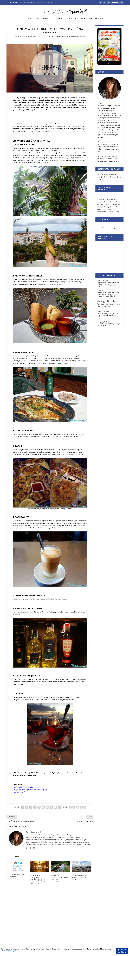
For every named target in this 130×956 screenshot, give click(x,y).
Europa (50, 36)
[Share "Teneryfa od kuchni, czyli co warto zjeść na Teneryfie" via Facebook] (23, 807)
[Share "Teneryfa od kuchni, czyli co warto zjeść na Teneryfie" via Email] (55, 807)
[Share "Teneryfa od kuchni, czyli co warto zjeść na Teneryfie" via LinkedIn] (43, 807)
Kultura (59, 19)
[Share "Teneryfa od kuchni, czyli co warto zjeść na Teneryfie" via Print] (59, 807)
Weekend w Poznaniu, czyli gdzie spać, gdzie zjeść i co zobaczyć (108, 315)
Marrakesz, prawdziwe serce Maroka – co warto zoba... (37, 3)
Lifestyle (72, 19)
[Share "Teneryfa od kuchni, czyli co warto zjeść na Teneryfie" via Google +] (31, 807)
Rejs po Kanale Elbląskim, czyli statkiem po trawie (60, 877)
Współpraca (86, 19)
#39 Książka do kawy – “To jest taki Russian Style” (109, 305)
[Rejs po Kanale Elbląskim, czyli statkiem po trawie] (60, 866)
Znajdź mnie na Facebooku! (104, 188)
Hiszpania (57, 36)
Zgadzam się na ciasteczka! (121, 951)
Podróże (47, 19)
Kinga (100, 280)
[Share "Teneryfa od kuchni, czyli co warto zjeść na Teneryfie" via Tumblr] (35, 807)
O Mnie (37, 19)
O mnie (115, 159)
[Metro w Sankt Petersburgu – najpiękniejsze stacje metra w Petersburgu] (39, 866)
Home (29, 19)
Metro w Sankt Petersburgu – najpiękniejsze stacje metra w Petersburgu (38, 878)
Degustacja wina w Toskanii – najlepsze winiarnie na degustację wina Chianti (109, 284)
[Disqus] (49, 920)
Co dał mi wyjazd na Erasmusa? (16, 875)
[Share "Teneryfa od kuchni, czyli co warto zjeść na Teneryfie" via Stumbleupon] (51, 807)
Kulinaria (63, 36)
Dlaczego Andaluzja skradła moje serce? (79, 876)
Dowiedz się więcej (8, 950)
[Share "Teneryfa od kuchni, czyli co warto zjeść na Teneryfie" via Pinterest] (39, 807)
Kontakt (99, 19)
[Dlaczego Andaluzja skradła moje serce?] (81, 866)
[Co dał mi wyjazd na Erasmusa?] (18, 866)
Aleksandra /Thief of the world (108, 301)
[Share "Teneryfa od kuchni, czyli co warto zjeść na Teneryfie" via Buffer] (47, 807)
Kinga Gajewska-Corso (29, 36)
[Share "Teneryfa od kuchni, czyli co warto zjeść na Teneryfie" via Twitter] (27, 807)
